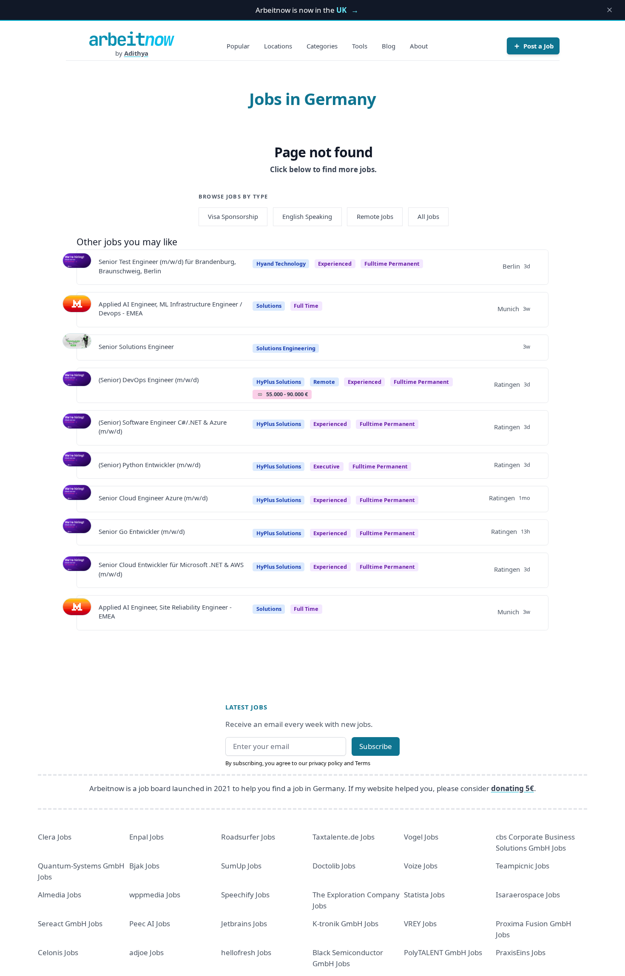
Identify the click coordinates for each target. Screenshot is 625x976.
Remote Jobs (375, 216)
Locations (278, 46)
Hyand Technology (281, 263)
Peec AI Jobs (149, 923)
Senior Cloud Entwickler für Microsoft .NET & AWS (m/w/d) (171, 569)
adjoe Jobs (146, 952)
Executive (326, 466)
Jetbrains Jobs (244, 923)
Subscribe (375, 746)
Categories (322, 46)
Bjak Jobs (144, 866)
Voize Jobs (421, 866)
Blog (388, 46)
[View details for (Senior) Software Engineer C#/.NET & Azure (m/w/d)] (76, 427)
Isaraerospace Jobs (528, 894)
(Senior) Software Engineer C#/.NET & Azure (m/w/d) (163, 426)
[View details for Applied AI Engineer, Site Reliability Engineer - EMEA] (76, 612)
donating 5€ (512, 788)
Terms (362, 763)
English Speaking (307, 216)
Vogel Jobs (421, 837)
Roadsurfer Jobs (248, 837)
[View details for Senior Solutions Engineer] (76, 347)
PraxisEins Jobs (520, 952)
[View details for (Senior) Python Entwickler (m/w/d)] (76, 465)
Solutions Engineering (285, 348)
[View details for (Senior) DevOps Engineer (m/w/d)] (76, 385)
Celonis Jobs (58, 952)
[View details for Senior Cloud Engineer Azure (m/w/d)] (76, 499)
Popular (238, 46)
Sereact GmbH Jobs (70, 923)
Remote (324, 382)
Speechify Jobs (245, 894)
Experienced (335, 263)
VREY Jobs (420, 923)
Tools (359, 46)
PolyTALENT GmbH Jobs (443, 952)
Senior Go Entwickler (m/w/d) (142, 531)
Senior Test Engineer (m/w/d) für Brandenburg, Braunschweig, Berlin (167, 266)
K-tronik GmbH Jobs (345, 923)
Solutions (268, 305)
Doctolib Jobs (333, 866)
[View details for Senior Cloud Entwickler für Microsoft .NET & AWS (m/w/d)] (76, 570)
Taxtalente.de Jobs (343, 837)
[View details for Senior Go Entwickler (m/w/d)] (76, 532)
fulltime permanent (392, 263)
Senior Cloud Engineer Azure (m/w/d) (153, 498)
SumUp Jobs (241, 866)
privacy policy (326, 763)
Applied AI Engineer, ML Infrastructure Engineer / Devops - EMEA (170, 308)
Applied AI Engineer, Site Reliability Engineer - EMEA (165, 611)
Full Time (306, 305)
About (419, 46)
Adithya (136, 53)
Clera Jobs (54, 837)
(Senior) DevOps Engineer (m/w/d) (149, 379)
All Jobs (428, 216)
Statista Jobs (424, 894)
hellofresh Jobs (246, 952)
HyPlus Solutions (278, 382)
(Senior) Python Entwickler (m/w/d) (149, 464)
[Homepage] (131, 38)
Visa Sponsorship (233, 216)
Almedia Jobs (59, 894)
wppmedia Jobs (154, 894)
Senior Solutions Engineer (136, 346)
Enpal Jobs (146, 837)
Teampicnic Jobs (522, 866)
